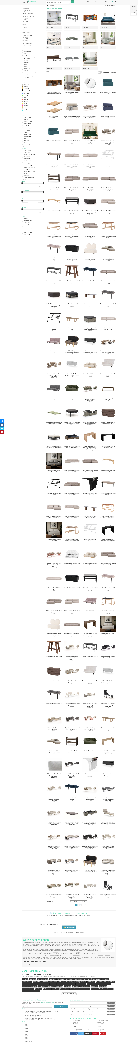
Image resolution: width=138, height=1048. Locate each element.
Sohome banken (69, 979)
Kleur (24, 82)
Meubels (25, 5)
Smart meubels (26, 46)
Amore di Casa (76, 955)
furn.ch (26, 1034)
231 (85, 904)
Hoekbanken (26, 8)
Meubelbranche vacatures (103, 1020)
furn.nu (26, 1030)
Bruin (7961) (26, 86)
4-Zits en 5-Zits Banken (29, 16)
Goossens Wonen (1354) (29, 154)
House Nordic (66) (28, 136)
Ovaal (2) (26, 226)
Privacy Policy (76, 1030)
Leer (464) (26, 64)
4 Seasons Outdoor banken (104, 984)
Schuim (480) (27, 62)
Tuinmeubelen (26, 30)
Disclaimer (75, 1025)
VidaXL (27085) (27, 117)
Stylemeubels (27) (28, 165)
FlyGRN (26, 1012)
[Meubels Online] (47, 5)
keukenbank (107, 955)
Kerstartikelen (26, 38)
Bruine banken (69, 981)
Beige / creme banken (85, 986)
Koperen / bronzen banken (75, 988)
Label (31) (26, 142)
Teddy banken (55, 988)
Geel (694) (26, 103)
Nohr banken (61, 981)
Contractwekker (28, 1018)
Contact (99, 1030)
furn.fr (26, 1024)
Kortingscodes (100, 1023)
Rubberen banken (103, 986)
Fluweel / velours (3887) (29, 57)
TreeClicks (27, 1011)
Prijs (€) (24, 181)
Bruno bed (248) (27, 123)
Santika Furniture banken (62, 984)
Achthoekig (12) (27, 224)
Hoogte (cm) (26, 190)
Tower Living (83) (28, 134)
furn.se (26, 1032)
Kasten (24, 29)
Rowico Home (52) (28, 138)
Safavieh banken (86, 988)
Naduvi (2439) (27, 152)
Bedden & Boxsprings (27, 35)
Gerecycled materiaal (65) (30, 72)
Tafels (24, 26)
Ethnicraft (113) (27, 128)
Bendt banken (72, 984)
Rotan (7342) (27, 53)
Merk (24, 115)
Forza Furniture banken (34, 991)
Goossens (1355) (28, 121)
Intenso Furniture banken (43, 979)
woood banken (105, 979)
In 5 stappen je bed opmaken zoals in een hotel (92, 1012)
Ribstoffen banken (78, 979)
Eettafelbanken (27, 10)
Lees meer (134, 13)
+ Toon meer (24, 80)
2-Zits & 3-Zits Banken (28, 13)
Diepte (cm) (25, 207)
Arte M (97, 953)
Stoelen (24, 24)
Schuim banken (33, 979)
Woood (48, 950)
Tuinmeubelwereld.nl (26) (29, 167)
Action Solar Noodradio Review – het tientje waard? (92, 1006)
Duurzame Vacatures (29, 1017)
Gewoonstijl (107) (28, 162)
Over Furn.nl (75, 1022)
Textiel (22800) (27, 51)
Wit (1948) (26, 92)
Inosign (78, 952)
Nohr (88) (26, 132)
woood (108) (27, 130)
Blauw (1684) (27, 93)
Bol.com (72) (27, 164)
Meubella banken (109, 988)
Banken (24, 7)
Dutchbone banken (96, 979)
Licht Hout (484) (27, 107)
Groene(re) (33, 1)
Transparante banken (27, 981)
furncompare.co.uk (29, 1043)
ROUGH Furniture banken (109, 981)
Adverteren (99, 1028)
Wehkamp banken (44, 984)
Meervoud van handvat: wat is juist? (92, 1003)
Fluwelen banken (87, 979)
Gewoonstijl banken (64, 988)
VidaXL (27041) (27, 150)
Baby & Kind (25, 37)
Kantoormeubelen (27, 42)
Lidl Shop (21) (27, 169)
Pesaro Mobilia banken (92, 984)
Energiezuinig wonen (27, 43)
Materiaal (25, 49)
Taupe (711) (26, 101)
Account (108, 1)
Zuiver (51, 950)
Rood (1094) (26, 99)
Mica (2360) (26, 119)
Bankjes (25, 23)
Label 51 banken (41, 986)
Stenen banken (45, 981)
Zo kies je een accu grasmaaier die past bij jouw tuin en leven (92, 1015)
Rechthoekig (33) (28, 220)
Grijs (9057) (26, 84)
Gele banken (52, 984)
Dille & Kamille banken (81, 984)
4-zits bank (100, 955)
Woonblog (75, 1023)
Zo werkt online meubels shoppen (81, 1029)
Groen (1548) (27, 95)
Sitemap (75, 1026)
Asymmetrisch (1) (28, 228)
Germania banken (50, 986)
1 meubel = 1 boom (101, 1025)
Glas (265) (26, 66)
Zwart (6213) (27, 90)
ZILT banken (25, 979)
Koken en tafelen (26, 32)
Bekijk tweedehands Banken (69, 993)
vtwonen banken (61, 979)
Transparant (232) (28, 109)
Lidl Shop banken (36, 981)
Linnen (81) (26, 70)
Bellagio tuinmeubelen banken (97, 988)
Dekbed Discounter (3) (29, 177)
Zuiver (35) (26, 140)
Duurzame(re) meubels (109, 72)
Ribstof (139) (27, 68)
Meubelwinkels (76, 1028)
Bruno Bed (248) (27, 158)
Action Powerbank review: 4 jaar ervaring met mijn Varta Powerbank (92, 1009)
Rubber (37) (26, 77)
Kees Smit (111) (27, 160)
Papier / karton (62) (28, 76)
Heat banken (83, 981)
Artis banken (76, 981)
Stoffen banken (67, 986)
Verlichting (25, 27)
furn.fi (26, 1040)
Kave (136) (26, 125)
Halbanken (26, 19)
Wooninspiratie (100, 1029)
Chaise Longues (27, 11)
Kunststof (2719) (27, 60)
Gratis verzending (28, 232)
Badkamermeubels (27, 40)
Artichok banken (59, 986)
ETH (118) (26, 127)
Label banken (25, 991)
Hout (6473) (26, 55)
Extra (24, 230)
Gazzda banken (75, 986)
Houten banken (53, 979)
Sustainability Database (30, 1019)
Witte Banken (50, 27)
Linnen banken (99, 981)
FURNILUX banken (26, 984)
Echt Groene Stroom (29, 1014)
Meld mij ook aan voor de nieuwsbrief (49, 924)
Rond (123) (26, 218)
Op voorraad (27, 234)
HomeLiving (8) (27, 175)
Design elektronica (27, 45)
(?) (115, 72)
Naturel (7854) (27, 88)
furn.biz (26, 1038)
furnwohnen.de (28, 1041)
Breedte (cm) (26, 198)
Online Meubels (76, 1020)
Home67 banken (53, 981)
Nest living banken (47, 988)
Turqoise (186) (27, 111)
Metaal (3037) (27, 58)
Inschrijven (61, 1006)
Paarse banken (38, 988)
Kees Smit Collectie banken (28, 988)
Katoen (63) (26, 74)
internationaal (38, 1017)
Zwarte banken (94, 986)
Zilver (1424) (26, 97)
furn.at (26, 1028)
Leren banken (25, 986)
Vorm (24, 216)
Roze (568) (26, 105)
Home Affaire (58, 950)
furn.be (26, 1025)
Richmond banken (35, 984)
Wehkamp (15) (27, 173)
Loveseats (26, 21)
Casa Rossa (55, 952)
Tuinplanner (99, 1026)
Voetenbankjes (27, 18)
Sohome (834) (27, 156)
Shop (24, 148)
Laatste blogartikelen (76, 1000)
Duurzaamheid (100, 1022)
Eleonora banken (91, 981)
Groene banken (33, 986)
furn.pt (26, 1037)
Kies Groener (28, 1015)
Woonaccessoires (27, 34)
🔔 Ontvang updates (69, 927)
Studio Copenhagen (54, 955)
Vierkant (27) (27, 222)
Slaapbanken (27, 15)
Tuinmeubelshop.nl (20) (29, 171)
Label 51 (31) (27, 144)
